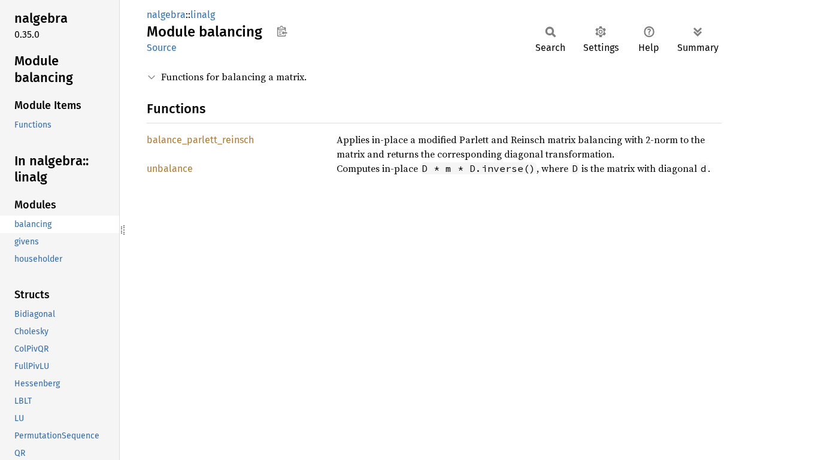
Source (162, 47)
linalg (202, 14)
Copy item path (282, 31)
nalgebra (166, 14)
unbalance (170, 168)
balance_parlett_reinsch (200, 140)
